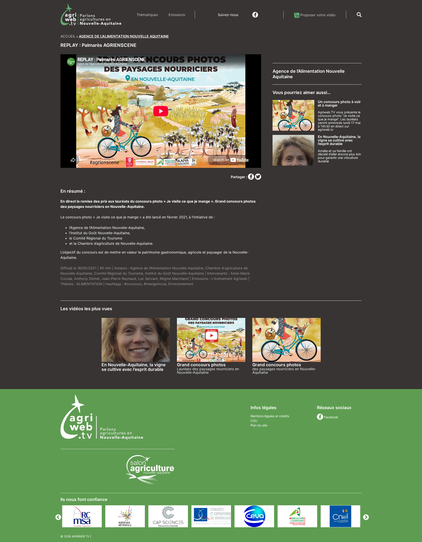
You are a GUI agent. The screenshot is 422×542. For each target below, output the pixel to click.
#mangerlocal (155, 284)
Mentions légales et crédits (270, 416)
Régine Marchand (174, 278)
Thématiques (147, 15)
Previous (57, 516)
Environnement (180, 284)
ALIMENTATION (89, 284)
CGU (254, 420)
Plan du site (259, 425)
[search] (359, 14)
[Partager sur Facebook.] (251, 177)
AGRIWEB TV (80, 536)
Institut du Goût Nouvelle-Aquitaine (174, 273)
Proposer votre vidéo (318, 15)
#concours (133, 284)
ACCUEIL (68, 36)
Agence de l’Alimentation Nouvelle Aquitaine (166, 268)
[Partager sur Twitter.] (258, 177)
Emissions (177, 15)
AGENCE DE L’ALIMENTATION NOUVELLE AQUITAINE (124, 36)
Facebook (331, 417)
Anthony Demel (87, 278)
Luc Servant (148, 278)
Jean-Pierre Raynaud (119, 278)
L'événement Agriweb (229, 278)
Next (365, 516)
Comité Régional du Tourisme (118, 273)
